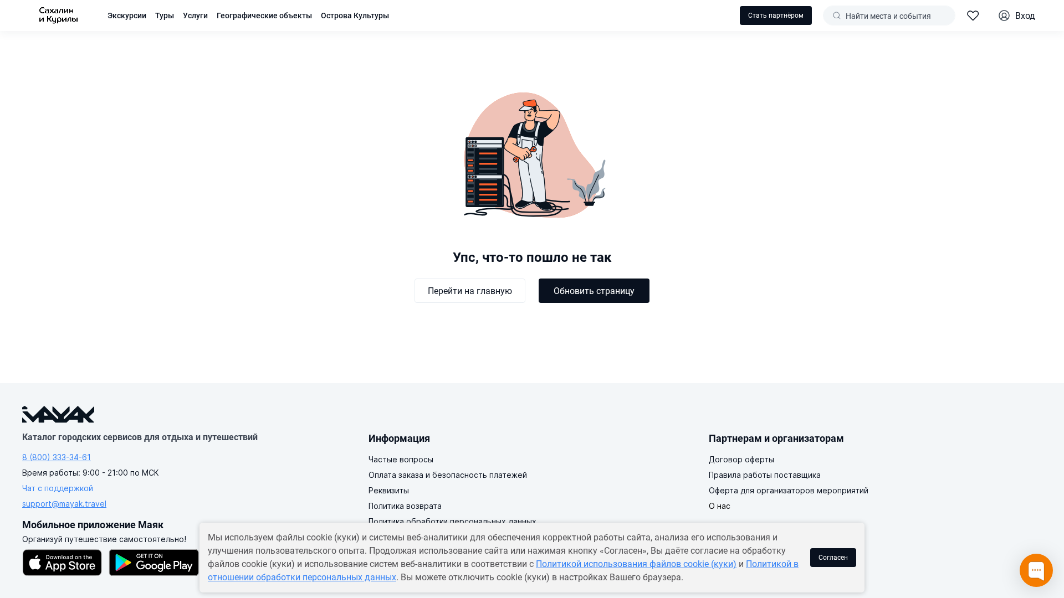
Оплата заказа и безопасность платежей (448, 475)
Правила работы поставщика (765, 475)
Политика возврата (405, 506)
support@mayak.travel (64, 503)
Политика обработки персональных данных (452, 521)
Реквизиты (389, 490)
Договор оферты (741, 459)
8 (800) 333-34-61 (56, 457)
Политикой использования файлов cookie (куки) (636, 564)
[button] (264, 15)
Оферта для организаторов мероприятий (788, 490)
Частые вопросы (401, 459)
